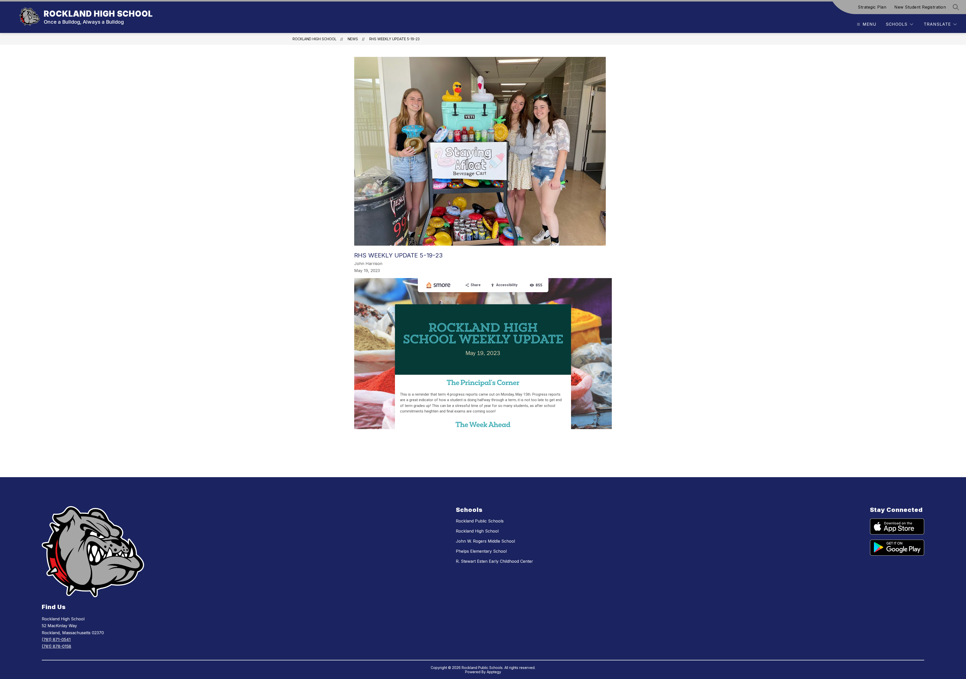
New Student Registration (920, 7)
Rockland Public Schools (480, 520)
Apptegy (494, 672)
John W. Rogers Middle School (485, 541)
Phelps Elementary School (481, 551)
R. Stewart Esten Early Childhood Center (494, 561)
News (353, 39)
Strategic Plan (872, 7)
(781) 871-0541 (56, 639)
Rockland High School (477, 531)
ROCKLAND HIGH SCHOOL (314, 39)
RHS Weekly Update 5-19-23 (394, 39)
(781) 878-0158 (56, 646)
